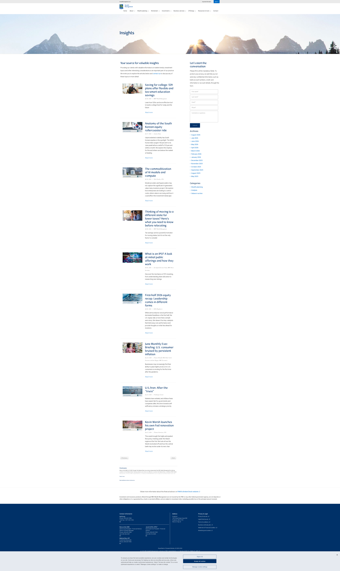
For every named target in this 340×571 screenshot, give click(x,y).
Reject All (200, 557)
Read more (149, 112)
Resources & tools (204, 11)
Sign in (216, 1)
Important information (206, 1)
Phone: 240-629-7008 (125, 518)
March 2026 (195, 151)
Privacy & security (203, 516)
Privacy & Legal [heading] (203, 514)
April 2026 (194, 148)
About (132, 11)
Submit (195, 125)
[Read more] (122, 476)
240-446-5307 (126, 534)
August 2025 (195, 173)
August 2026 (195, 135)
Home (125, 11)
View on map (175, 522)
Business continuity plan (204, 525)
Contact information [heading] (126, 514)
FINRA (191, 551)
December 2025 (196, 160)
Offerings (191, 11)
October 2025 (196, 167)
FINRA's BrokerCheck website (187, 492)
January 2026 (196, 157)
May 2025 (194, 176)
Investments (166, 11)
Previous (124, 458)
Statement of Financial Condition (207, 527)
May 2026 (194, 144)
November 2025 (197, 164)
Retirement (154, 11)
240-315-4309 (152, 534)
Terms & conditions (203, 522)
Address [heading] (174, 514)
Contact (215, 11)
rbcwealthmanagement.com (125, 1)
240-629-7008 (127, 532)
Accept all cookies (199, 561)
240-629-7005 (127, 542)
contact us (157, 74)
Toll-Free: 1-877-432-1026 (127, 520)
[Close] (337, 555)
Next (173, 458)
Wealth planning (142, 11)
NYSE (185, 551)
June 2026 (195, 141)
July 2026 (194, 138)
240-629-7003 (154, 532)
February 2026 (196, 154)
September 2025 (197, 170)
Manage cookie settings (199, 567)
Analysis (194, 190)
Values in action (196, 193)
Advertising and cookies (204, 530)
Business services (179, 11)
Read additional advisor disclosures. (127, 480)
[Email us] (120, 522)
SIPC (197, 551)
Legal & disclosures (203, 519)
